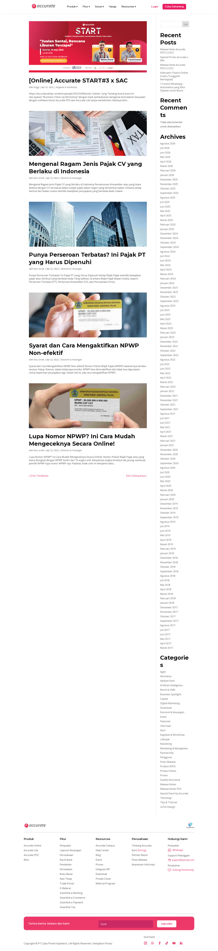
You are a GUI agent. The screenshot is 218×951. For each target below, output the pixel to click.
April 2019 (165, 539)
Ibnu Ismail (39, 178)
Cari (185, 24)
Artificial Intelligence (171, 685)
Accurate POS (31, 855)
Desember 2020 (169, 449)
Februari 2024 (168, 278)
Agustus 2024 (167, 251)
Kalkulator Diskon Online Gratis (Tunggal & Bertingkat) (174, 76)
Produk (72, 6)
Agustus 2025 (167, 197)
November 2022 (169, 346)
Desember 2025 (169, 179)
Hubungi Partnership (183, 869)
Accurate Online (32, 845)
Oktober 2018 (167, 566)
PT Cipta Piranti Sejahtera (52, 943)
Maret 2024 (166, 274)
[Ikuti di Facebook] (160, 943)
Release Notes (168, 784)
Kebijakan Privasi (102, 943)
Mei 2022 (165, 373)
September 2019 (169, 517)
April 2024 (165, 269)
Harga (112, 6)
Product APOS (168, 766)
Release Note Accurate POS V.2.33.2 (172, 66)
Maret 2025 (166, 220)
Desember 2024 (169, 233)
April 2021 (165, 431)
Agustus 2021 (167, 413)
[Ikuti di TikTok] (167, 943)
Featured (165, 721)
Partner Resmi (140, 855)
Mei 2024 (165, 265)
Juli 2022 (165, 364)
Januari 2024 (167, 283)
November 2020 (169, 454)
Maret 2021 (166, 436)
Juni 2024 (165, 260)
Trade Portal (67, 883)
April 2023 (165, 323)
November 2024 (169, 238)
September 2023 (169, 301)
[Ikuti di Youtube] (174, 943)
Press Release (168, 761)
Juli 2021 (165, 418)
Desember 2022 (169, 341)
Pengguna (166, 757)
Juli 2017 (165, 630)
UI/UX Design (167, 807)
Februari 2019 (168, 548)
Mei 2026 (165, 157)
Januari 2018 (167, 602)
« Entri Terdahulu (38, 475)
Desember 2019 (169, 503)
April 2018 (165, 589)
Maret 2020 (166, 490)
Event (163, 716)
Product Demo (168, 771)
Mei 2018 (165, 585)
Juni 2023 (165, 314)
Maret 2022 (166, 382)
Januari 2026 (167, 175)
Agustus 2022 (167, 359)
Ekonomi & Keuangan (71, 178)
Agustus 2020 (167, 467)
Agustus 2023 (167, 305)
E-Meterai (65, 888)
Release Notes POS (170, 788)
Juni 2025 (165, 206)
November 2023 (169, 292)
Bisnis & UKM (167, 689)
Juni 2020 (165, 476)
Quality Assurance (170, 779)
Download (165, 707)
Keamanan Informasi (143, 864)
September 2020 (169, 463)
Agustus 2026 (167, 143)
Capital (164, 698)
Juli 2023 (165, 310)
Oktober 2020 (167, 458)
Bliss (26, 859)
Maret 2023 (166, 328)
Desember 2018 (169, 557)
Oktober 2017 (167, 616)
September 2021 (169, 409)
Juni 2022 (165, 368)
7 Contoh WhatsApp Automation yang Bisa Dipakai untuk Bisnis (172, 87)
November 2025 (169, 184)
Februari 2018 (168, 598)
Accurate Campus (105, 845)
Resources (128, 6)
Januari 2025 (167, 229)
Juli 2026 (165, 148)
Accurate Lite (31, 850)
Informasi (165, 726)
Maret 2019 (166, 544)
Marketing (166, 743)
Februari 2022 (168, 386)
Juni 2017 (165, 634)
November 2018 (169, 562)
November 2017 (169, 611)
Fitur (86, 6)
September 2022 (169, 355)
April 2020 (165, 485)
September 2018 (169, 571)
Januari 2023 (167, 337)
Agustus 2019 (167, 521)
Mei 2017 (165, 639)
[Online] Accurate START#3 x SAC (78, 80)
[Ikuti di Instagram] (145, 943)
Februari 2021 (168, 440)
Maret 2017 (166, 647)
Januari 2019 (167, 553)
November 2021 (169, 400)
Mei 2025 (165, 211)
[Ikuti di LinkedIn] (181, 943)
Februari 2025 (168, 224)
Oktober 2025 (167, 188)
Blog (98, 855)
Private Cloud (103, 878)
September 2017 (169, 620)
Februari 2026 (168, 170)
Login (154, 6)
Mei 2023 (165, 319)
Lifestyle (165, 739)
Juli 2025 (165, 202)
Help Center (102, 850)
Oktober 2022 (167, 350)
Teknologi (166, 797)
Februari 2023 (168, 332)
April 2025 (165, 215)
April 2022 (165, 377)
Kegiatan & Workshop (66, 87)
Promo (164, 775)
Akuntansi (165, 676)
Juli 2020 (165, 472)
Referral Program (105, 883)
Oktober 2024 (167, 242)
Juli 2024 (165, 256)
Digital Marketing (170, 703)
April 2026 (165, 161)
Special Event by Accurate (174, 793)
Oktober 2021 (167, 404)
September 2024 (169, 247)
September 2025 (169, 193)
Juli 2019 (165, 526)
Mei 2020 (165, 481)
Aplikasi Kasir (167, 680)
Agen (163, 671)
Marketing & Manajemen (174, 748)
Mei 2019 (165, 535)
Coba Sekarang (174, 6)
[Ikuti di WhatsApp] (153, 943)
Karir (163, 730)
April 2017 (165, 643)
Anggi (36, 87)
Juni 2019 (165, 530)
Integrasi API (103, 869)
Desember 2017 (169, 607)
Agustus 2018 (167, 575)
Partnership (167, 752)
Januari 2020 (167, 499)
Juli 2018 (165, 580)
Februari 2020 (168, 494)
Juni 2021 (165, 422)
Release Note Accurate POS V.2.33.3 (172, 51)
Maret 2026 (166, 166)
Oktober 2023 (167, 296)
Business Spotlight (170, 694)
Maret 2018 (166, 594)
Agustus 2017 (167, 625)
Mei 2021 (165, 427)
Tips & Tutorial (168, 802)
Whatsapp (177, 850)
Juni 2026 (165, 152)
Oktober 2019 (167, 512)
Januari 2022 (167, 391)
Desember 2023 (169, 287)
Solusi (99, 6)
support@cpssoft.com (183, 860)
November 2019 (169, 508)
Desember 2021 (169, 395)
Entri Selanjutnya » (136, 475)
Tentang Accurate (142, 845)
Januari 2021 (167, 445)
